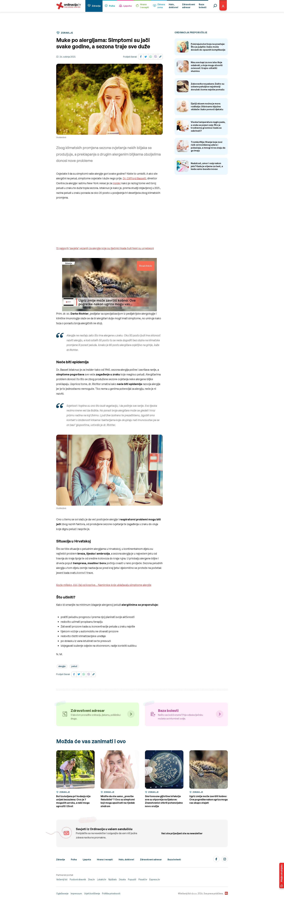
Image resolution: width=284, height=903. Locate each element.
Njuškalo (112, 879)
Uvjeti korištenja (92, 893)
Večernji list (61, 879)
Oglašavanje (62, 893)
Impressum (76, 893)
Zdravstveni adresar (151, 859)
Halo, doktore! (126, 859)
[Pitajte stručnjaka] (281, 875)
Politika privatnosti (111, 893)
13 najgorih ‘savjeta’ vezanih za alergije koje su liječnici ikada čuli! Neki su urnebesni (105, 248)
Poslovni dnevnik (78, 879)
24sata (122, 879)
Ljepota (127, 6)
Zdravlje (96, 6)
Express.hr (154, 879)
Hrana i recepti (105, 859)
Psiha (112, 6)
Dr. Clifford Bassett (134, 178)
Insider (117, 183)
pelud (74, 666)
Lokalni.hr (101, 879)
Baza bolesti (174, 859)
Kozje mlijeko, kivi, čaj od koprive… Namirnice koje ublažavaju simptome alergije (103, 584)
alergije (62, 666)
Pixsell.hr (142, 879)
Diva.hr (91, 879)
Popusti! (132, 879)
